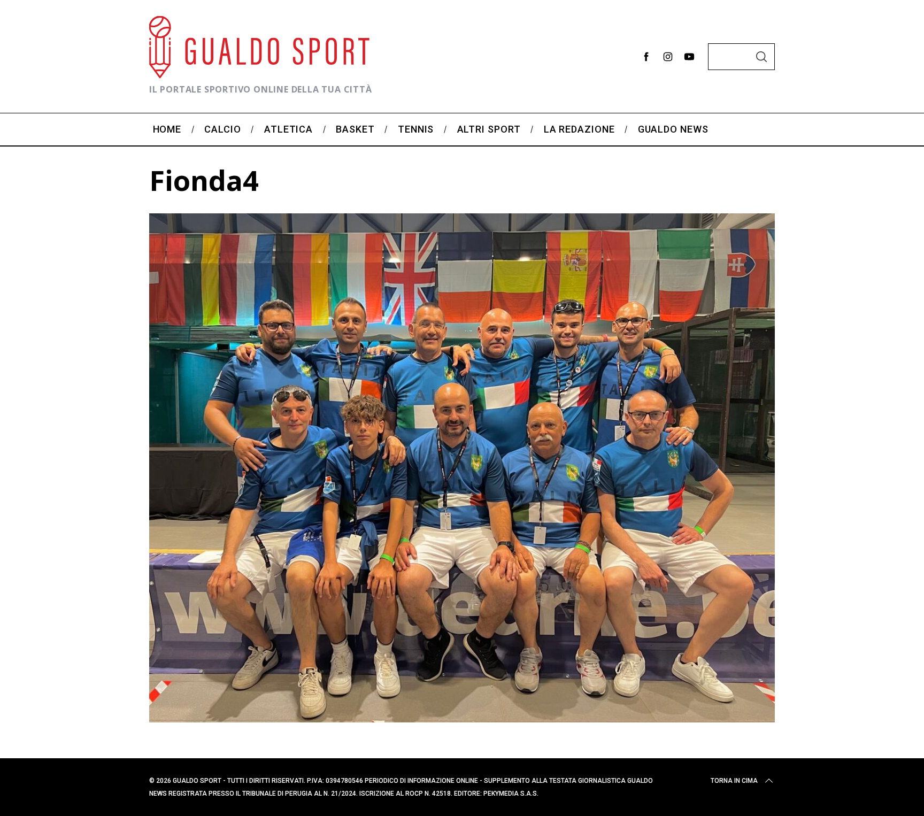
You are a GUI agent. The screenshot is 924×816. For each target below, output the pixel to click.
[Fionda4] (462, 719)
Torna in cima (734, 780)
